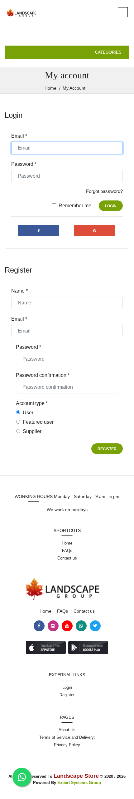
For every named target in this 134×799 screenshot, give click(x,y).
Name (19, 291)
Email (19, 136)
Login (111, 206)
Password (23, 164)
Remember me (74, 205)
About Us (67, 729)
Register (107, 449)
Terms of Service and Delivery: (67, 737)
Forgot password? (104, 191)
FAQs (67, 550)
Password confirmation (42, 375)
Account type (32, 403)
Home (50, 88)
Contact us (67, 558)
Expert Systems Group (79, 782)
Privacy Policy (67, 744)
